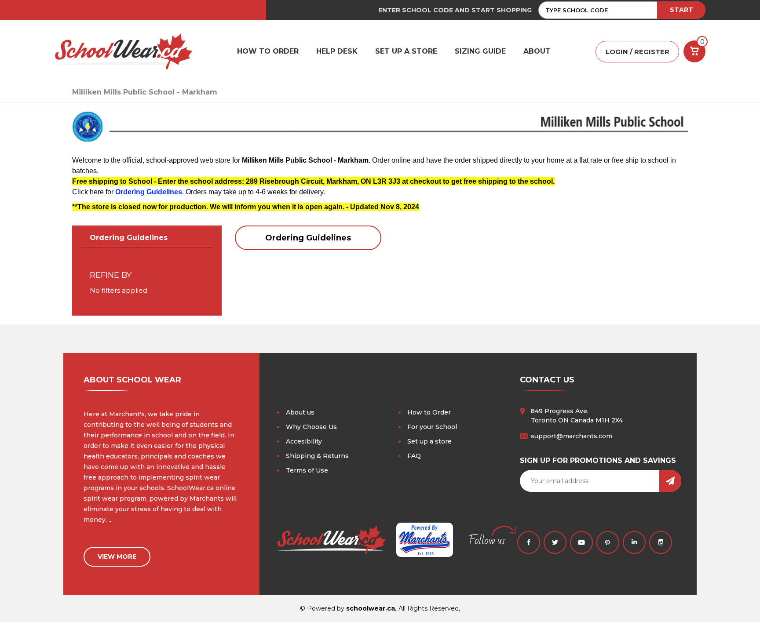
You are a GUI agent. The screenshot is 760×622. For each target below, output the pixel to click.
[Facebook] (528, 542)
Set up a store (429, 441)
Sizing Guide (480, 51)
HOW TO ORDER (268, 51)
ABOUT (537, 51)
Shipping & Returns (317, 456)
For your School (432, 427)
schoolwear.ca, (371, 608)
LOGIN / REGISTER (637, 51)
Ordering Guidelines (148, 192)
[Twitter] (555, 542)
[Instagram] (660, 542)
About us (300, 412)
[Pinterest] (607, 542)
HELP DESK (337, 51)
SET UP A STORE (406, 51)
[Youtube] (581, 542)
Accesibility (304, 441)
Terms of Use (307, 470)
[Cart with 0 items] (694, 51)
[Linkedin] (634, 542)
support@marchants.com (571, 436)
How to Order (429, 412)
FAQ (414, 456)
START (681, 10)
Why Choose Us (311, 427)
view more (117, 556)
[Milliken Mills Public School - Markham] (380, 130)
